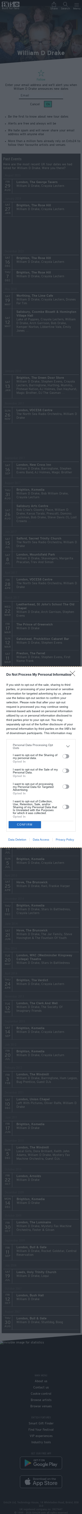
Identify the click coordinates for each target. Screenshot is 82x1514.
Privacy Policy (65, 839)
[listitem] (41, 746)
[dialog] (41, 757)
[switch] (65, 756)
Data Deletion (17, 839)
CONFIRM (25, 824)
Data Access (41, 839)
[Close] (74, 675)
